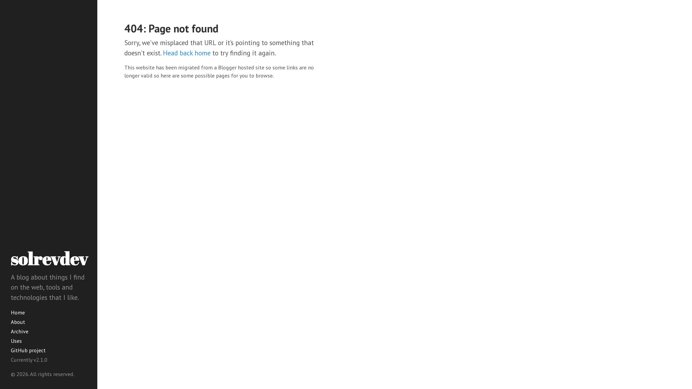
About (18, 322)
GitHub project (28, 350)
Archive (19, 331)
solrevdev (49, 258)
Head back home (187, 53)
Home (18, 312)
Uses (16, 340)
